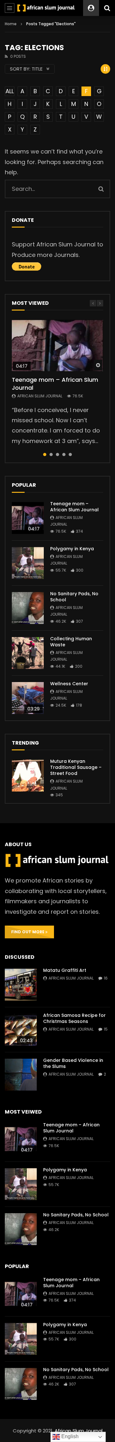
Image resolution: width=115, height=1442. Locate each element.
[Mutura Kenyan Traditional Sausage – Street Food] (28, 776)
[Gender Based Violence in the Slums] (21, 1075)
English (69, 1436)
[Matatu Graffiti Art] (21, 985)
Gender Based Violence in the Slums (73, 1063)
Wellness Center (69, 683)
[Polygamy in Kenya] (28, 563)
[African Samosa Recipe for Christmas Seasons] (21, 1030)
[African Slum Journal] (46, 7)
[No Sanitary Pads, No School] (28, 608)
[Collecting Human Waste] (28, 653)
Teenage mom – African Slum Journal (55, 383)
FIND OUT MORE (28, 932)
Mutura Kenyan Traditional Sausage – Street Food (76, 767)
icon (57, 345)
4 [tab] (63, 454)
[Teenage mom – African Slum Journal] (28, 518)
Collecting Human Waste (71, 641)
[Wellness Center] (28, 698)
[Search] (107, 8)
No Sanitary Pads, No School (74, 596)
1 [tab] (44, 454)
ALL (9, 91)
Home (11, 23)
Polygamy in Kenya (72, 548)
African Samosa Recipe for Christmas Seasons (74, 1018)
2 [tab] (51, 454)
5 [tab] (70, 454)
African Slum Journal (39, 396)
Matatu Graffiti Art (64, 970)
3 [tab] (57, 454)
